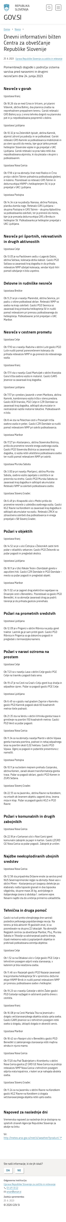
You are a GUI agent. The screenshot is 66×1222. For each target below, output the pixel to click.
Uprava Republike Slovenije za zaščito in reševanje (38, 58)
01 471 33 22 (12, 1188)
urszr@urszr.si (14, 1191)
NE (19, 1170)
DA (8, 1170)
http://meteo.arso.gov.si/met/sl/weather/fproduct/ (31, 1138)
